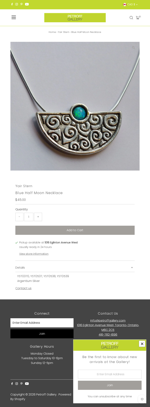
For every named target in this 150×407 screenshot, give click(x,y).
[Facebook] (12, 4)
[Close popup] (142, 344)
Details (20, 267)
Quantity (21, 209)
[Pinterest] (21, 4)
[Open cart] (138, 17)
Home (52, 32)
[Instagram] (16, 4)
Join (42, 334)
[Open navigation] (13, 17)
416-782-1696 (108, 335)
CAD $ (131, 4)
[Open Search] (131, 17)
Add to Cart (75, 230)
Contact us (23, 288)
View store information (33, 254)
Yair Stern (63, 32)
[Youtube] (27, 4)
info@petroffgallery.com (107, 320)
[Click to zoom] (134, 48)
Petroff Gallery (46, 394)
